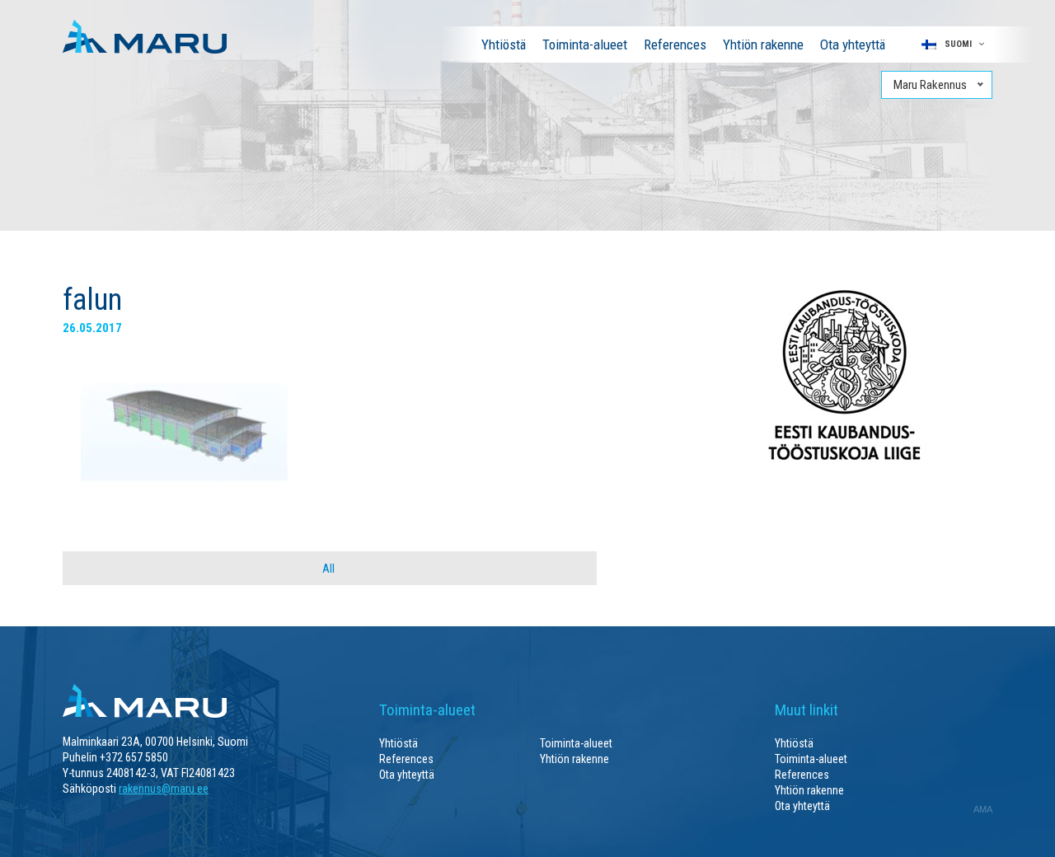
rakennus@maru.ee (164, 788)
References (675, 44)
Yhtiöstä (503, 44)
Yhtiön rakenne (763, 44)
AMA (982, 809)
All (328, 568)
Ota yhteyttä (852, 44)
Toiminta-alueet (584, 44)
